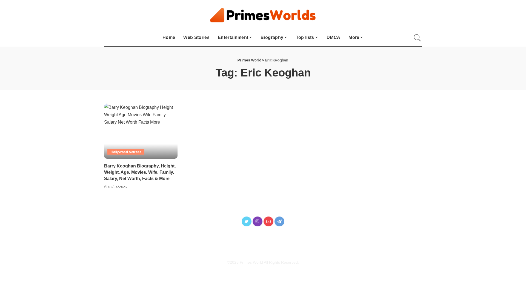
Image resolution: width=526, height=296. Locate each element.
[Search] (417, 38)
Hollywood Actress (126, 152)
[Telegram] (279, 221)
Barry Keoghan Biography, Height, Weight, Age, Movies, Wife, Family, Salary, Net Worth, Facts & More (140, 172)
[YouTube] (268, 221)
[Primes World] (263, 14)
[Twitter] (246, 221)
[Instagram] (257, 221)
